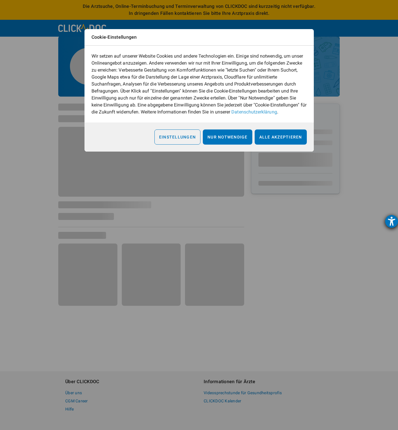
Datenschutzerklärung (254, 112)
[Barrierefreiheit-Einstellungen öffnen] (391, 221)
